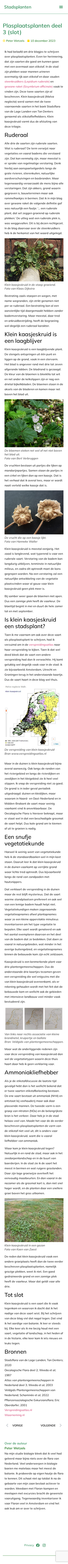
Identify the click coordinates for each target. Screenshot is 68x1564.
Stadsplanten (17, 7)
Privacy (29, 1545)
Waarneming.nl (15, 1415)
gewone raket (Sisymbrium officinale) (29, 86)
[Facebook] (38, 1545)
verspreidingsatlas (41, 644)
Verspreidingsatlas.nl (18, 1410)
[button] (61, 7)
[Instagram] (44, 1545)
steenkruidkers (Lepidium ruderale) (27, 81)
